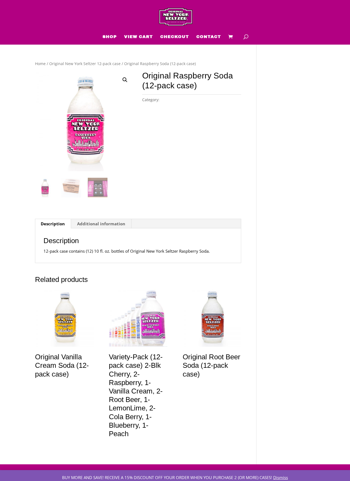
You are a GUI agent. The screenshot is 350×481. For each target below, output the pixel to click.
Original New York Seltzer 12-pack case (85, 63)
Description (53, 223)
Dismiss (280, 477)
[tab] (53, 223)
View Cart (138, 37)
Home (40, 63)
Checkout (174, 37)
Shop (110, 37)
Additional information (101, 223)
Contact (208, 37)
